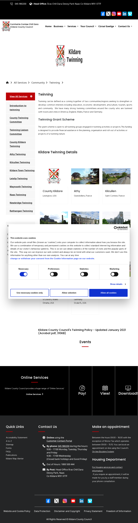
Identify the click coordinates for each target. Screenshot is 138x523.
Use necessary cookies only (30, 293)
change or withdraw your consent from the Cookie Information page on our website (52, 258)
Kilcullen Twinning (20, 162)
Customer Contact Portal (59, 440)
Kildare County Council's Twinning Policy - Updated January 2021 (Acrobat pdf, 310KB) (82, 331)
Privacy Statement (93, 511)
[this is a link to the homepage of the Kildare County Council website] (9, 82)
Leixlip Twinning (18, 178)
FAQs (8, 452)
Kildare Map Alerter (15, 459)
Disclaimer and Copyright (67, 511)
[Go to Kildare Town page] (54, 219)
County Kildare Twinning (18, 144)
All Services (20, 82)
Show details (116, 284)
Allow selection (69, 293)
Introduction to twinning (18, 107)
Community (38, 82)
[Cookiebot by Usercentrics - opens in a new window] (116, 228)
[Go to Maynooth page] (116, 219)
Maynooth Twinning (21, 186)
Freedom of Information (118, 511)
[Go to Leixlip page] (85, 219)
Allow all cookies (108, 293)
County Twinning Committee (19, 119)
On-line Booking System (103, 452)
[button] (59, 26)
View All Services (18, 96)
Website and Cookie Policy (17, 511)
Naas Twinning (18, 194)
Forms (8, 448)
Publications (11, 455)
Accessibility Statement (16, 437)
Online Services (34, 394)
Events (85, 342)
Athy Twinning (18, 154)
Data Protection (42, 511)
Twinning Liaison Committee (19, 131)
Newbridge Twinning (21, 202)
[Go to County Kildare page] (54, 176)
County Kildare (53, 191)
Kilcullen (110, 191)
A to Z (9, 441)
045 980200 (20, 3)
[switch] (54, 274)
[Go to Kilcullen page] (116, 176)
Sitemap (9, 444)
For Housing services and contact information (107, 469)
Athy (77, 191)
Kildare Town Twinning (22, 170)
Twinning (55, 82)
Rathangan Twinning (21, 210)
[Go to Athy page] (85, 176)
